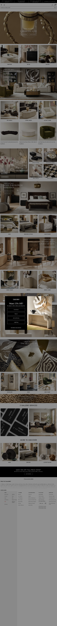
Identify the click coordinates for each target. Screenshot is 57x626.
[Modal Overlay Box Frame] (28, 313)
